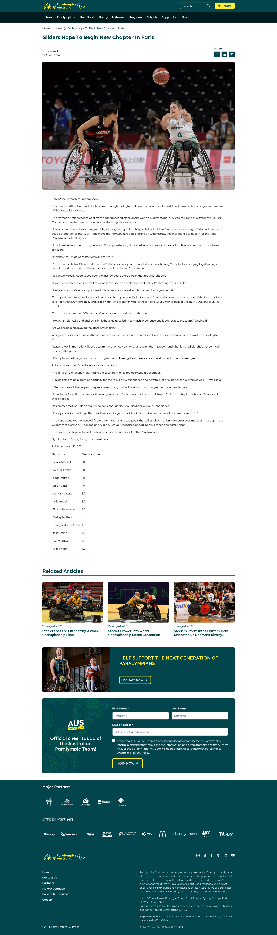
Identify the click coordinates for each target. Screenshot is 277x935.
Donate (226, 5)
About (185, 17)
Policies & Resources (55, 893)
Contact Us (49, 877)
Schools (152, 17)
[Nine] (89, 834)
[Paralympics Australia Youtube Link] (233, 855)
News (48, 17)
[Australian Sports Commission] (49, 802)
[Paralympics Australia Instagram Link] (198, 856)
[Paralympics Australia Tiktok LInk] (205, 856)
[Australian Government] (67, 802)
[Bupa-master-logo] (104, 802)
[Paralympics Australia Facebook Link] (211, 856)
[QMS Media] (147, 834)
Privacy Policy (140, 752)
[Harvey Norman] (107, 834)
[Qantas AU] (69, 834)
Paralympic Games (112, 17)
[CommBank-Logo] (121, 802)
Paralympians (66, 17)
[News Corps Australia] (185, 834)
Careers (47, 899)
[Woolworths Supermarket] (85, 802)
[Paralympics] (63, 7)
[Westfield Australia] (226, 834)
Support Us (169, 17)
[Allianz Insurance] (49, 834)
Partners (48, 882)
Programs (135, 17)
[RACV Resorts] (207, 834)
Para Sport (87, 17)
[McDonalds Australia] (163, 834)
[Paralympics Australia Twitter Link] (218, 856)
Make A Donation (53, 888)
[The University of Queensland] (127, 834)
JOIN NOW (126, 763)
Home (46, 28)
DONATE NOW (133, 680)
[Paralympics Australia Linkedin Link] (225, 856)
